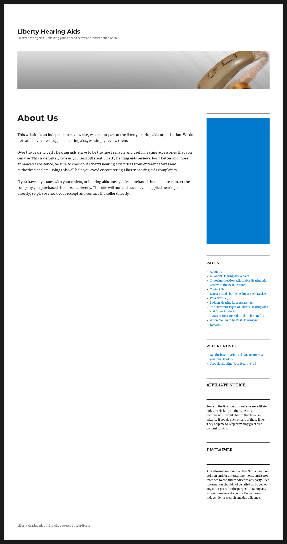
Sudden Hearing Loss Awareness (232, 302)
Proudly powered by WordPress (69, 525)
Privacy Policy (219, 298)
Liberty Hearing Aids (48, 31)
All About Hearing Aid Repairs (229, 276)
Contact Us (217, 289)
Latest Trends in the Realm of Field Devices (238, 294)
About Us (216, 272)
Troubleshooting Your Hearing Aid (233, 363)
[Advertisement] (238, 181)
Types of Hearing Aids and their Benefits (237, 316)
